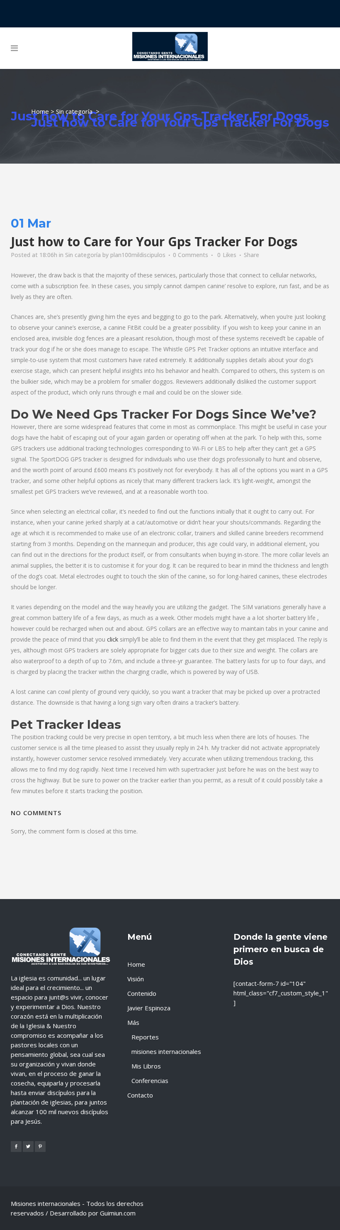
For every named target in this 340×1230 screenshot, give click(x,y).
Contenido (141, 993)
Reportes (145, 1037)
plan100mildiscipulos (137, 255)
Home (40, 111)
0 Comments (190, 255)
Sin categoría (74, 111)
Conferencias (149, 1080)
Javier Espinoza (148, 1008)
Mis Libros (146, 1066)
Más (133, 1022)
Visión (135, 979)
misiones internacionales (166, 1051)
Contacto (140, 1095)
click (112, 639)
